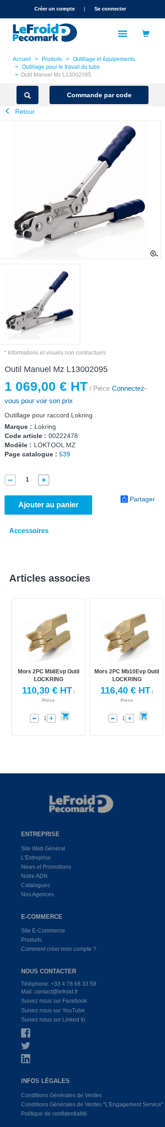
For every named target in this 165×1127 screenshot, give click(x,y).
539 (64, 454)
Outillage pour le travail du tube (61, 67)
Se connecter (110, 8)
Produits (52, 59)
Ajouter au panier (48, 505)
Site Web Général (43, 848)
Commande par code (99, 95)
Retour (24, 111)
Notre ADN (34, 876)
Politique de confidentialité (54, 1113)
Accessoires (29, 530)
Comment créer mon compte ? (58, 949)
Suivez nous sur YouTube (53, 1010)
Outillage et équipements (104, 59)
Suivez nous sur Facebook (54, 1001)
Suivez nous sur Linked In (53, 1019)
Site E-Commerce (43, 930)
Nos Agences (37, 894)
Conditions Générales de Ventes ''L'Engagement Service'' (92, 1104)
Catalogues (35, 885)
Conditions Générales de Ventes (61, 1095)
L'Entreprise (36, 858)
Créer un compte (54, 8)
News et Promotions (46, 867)
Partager (142, 499)
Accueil (22, 59)
